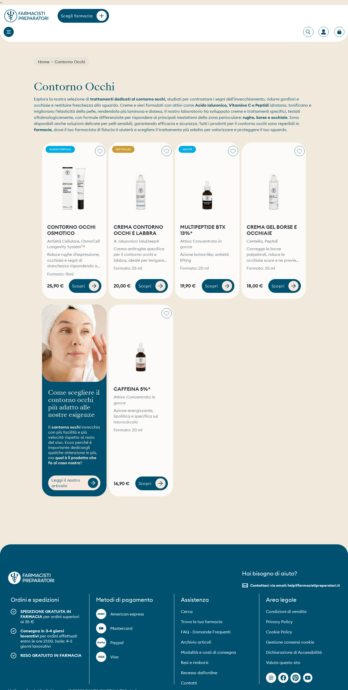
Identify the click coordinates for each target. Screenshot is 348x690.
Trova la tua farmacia (201, 621)
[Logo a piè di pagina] (31, 578)
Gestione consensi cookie (290, 642)
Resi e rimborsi (194, 662)
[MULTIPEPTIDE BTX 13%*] (207, 181)
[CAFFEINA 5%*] (141, 343)
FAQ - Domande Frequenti (206, 631)
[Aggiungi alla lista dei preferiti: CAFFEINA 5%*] (167, 313)
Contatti (189, 682)
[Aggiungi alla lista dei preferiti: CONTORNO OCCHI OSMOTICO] (100, 151)
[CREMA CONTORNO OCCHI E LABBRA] (141, 181)
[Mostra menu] (9, 32)
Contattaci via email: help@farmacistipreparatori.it (295, 585)
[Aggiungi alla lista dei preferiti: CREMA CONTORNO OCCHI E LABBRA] (167, 151)
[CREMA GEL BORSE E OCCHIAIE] (274, 181)
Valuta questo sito (283, 662)
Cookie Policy (279, 631)
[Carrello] (339, 32)
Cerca (187, 611)
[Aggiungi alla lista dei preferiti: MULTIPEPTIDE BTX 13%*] (233, 151)
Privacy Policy (279, 621)
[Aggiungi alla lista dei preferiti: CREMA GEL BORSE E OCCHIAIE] (300, 151)
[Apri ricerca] (308, 32)
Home (43, 61)
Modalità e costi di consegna (208, 652)
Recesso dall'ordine (199, 672)
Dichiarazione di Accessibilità (294, 652)
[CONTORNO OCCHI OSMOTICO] (74, 181)
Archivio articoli (196, 642)
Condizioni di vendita (286, 611)
